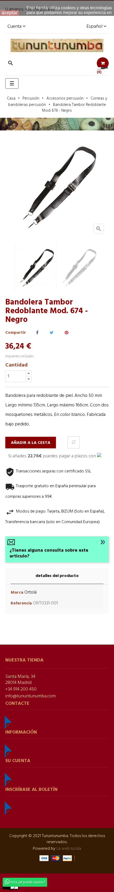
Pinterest (66, 333)
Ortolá (30, 592)
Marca (17, 593)
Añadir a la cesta (30, 442)
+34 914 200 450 (21, 689)
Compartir (37, 333)
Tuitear (52, 333)
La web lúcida (68, 848)
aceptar (9, 12)
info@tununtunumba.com (30, 696)
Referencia (21, 603)
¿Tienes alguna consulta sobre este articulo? (49, 553)
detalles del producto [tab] (57, 575)
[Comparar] (74, 442)
